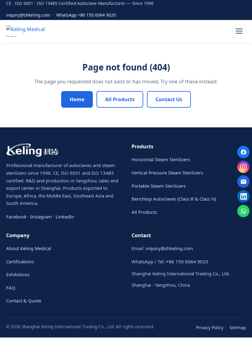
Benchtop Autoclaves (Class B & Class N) (174, 199)
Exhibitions (18, 274)
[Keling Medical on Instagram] (243, 167)
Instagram (41, 216)
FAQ (10, 288)
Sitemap (238, 327)
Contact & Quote (23, 300)
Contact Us (169, 99)
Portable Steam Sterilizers (159, 186)
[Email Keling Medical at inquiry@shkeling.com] (243, 181)
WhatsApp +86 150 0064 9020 (86, 15)
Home (77, 99)
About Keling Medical (28, 248)
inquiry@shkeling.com (28, 15)
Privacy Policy (209, 327)
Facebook (16, 216)
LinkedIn (65, 216)
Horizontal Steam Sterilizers (161, 159)
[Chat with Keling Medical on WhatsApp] (243, 211)
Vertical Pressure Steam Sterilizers (167, 173)
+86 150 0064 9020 (187, 261)
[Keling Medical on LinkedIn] (243, 196)
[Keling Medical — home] (29, 31)
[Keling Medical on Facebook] (243, 152)
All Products (120, 99)
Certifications (20, 261)
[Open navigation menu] (239, 31)
